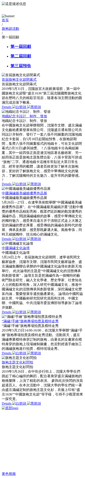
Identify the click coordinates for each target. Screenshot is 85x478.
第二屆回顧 (20, 56)
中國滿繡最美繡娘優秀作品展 (24, 193)
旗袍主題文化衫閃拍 (17, 362)
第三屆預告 (20, 66)
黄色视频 (9, 474)
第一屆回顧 (20, 46)
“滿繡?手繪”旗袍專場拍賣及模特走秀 (30, 321)
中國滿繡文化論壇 (16, 248)
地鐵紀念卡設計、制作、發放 (24, 116)
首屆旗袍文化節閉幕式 (19, 79)
